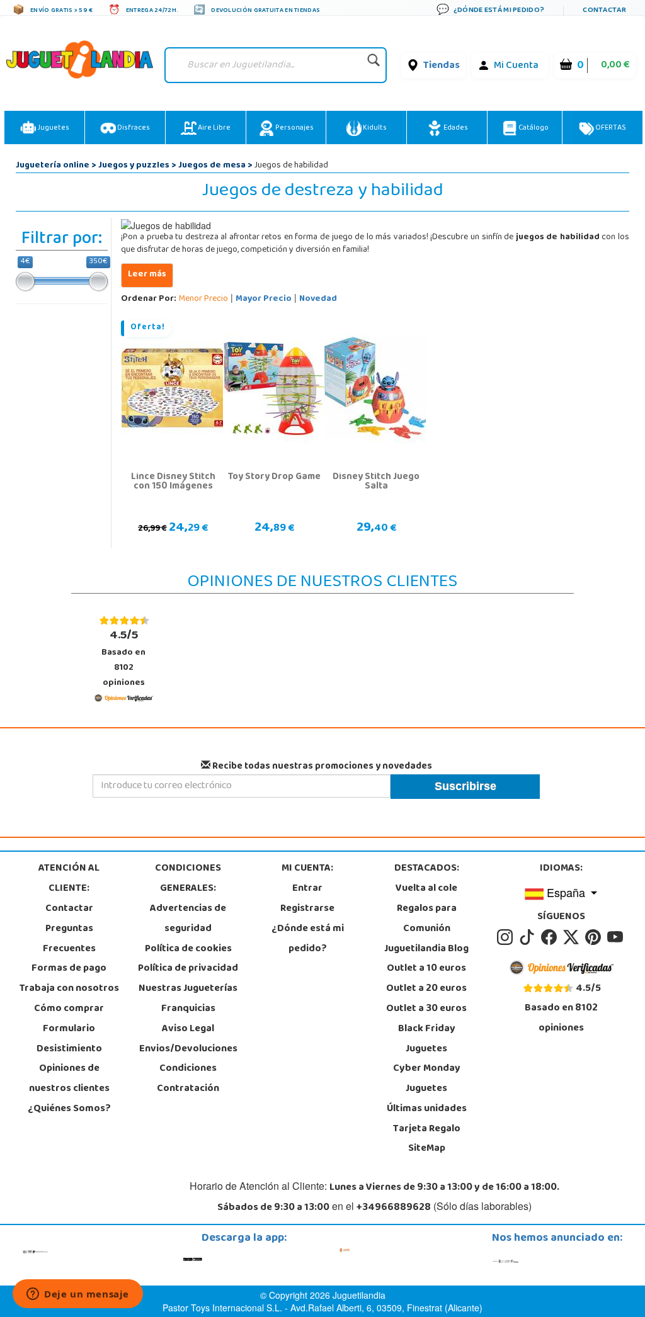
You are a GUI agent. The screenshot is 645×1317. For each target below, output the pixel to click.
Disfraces (133, 128)
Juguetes (52, 128)
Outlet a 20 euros (426, 989)
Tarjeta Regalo (426, 1129)
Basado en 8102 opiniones (123, 658)
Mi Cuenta (516, 66)
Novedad (318, 299)
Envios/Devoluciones (188, 1049)
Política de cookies (188, 949)
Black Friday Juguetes (426, 1039)
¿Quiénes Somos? (69, 1109)
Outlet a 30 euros (426, 1009)
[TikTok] (529, 937)
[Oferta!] (173, 388)
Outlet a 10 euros (426, 969)
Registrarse (307, 909)
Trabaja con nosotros (69, 989)
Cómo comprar (69, 1009)
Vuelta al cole (426, 889)
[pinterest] (595, 937)
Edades (455, 128)
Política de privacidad (188, 969)
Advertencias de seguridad (188, 919)
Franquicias (188, 1009)
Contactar (69, 909)
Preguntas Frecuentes (69, 939)
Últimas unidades (427, 1109)
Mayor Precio (264, 299)
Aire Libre (214, 128)
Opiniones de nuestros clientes (69, 1079)
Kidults (374, 128)
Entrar (307, 889)
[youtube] (616, 937)
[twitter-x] (573, 937)
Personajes (294, 128)
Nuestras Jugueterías (188, 989)
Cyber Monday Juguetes (426, 1079)
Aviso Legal (188, 1029)
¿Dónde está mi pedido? (307, 939)
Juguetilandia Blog (426, 949)
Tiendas (441, 66)
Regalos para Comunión (427, 919)
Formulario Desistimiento (69, 1039)
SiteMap (426, 1149)
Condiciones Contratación (188, 1079)
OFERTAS (610, 128)
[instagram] (507, 937)
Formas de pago (68, 969)
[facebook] (551, 937)
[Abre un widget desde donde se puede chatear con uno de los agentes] (78, 1295)
